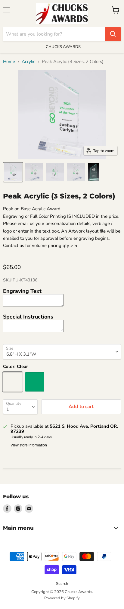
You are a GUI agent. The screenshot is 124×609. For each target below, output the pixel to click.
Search (62, 583)
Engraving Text (22, 291)
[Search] (113, 34)
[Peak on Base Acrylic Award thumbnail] (13, 172)
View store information (29, 445)
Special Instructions (28, 316)
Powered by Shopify (62, 598)
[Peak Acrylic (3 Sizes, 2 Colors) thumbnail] (34, 172)
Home (9, 61)
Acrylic (28, 61)
